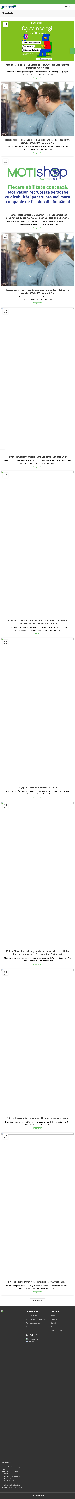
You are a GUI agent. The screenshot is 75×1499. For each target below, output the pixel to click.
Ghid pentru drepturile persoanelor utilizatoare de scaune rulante (37, 1118)
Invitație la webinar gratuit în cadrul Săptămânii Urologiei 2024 (37, 457)
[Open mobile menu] (73, 7)
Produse (54, 1316)
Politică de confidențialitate (36, 1319)
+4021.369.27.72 (7, 1481)
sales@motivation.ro (14, 1485)
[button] (72, 51)
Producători (55, 1319)
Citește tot (37, 78)
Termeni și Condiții (33, 1316)
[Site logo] (9, 7)
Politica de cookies (33, 1323)
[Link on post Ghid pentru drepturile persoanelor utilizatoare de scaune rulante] (37, 1041)
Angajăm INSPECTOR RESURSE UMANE (37, 787)
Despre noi (55, 1327)
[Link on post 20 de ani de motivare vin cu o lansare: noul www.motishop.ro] (37, 1205)
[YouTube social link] (39, 2)
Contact (29, 1327)
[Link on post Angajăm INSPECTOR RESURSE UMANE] (37, 711)
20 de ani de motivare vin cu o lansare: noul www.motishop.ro (37, 1282)
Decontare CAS (56, 1331)
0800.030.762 (14, 1476)
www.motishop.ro (15, 1487)
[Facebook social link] (36, 2)
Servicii (53, 1323)
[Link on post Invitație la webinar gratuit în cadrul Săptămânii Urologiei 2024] (37, 380)
